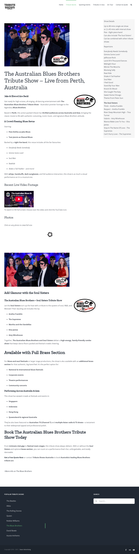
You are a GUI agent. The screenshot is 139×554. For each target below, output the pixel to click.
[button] (131, 4)
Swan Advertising (25, 549)
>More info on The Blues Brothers (18, 471)
